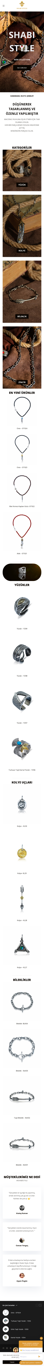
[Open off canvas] (4, 6)
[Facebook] (3, 1348)
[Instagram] (7, 1348)
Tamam (12, 1362)
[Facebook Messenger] (10, 1348)
